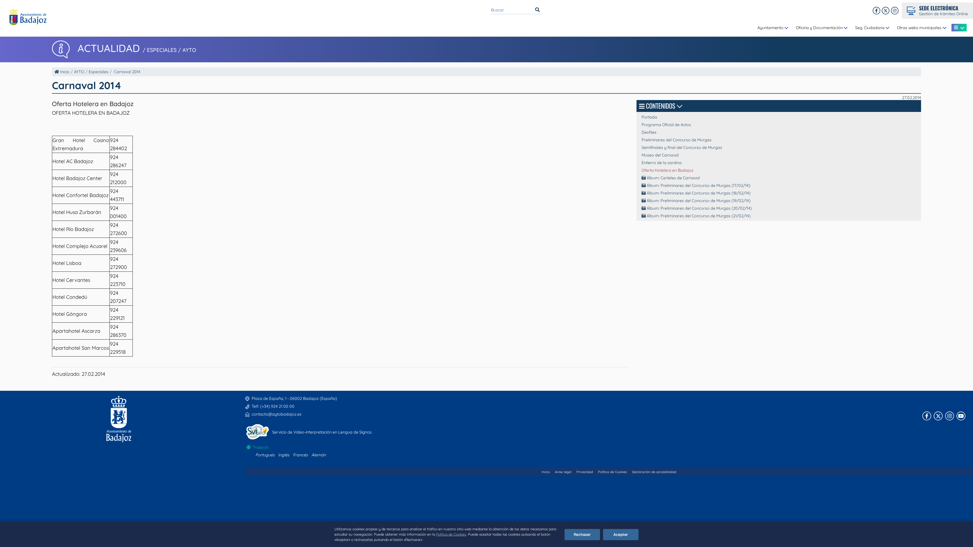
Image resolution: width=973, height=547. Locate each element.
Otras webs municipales (920, 27)
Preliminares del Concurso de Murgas (677, 139)
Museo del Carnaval (660, 155)
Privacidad (584, 472)
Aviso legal (563, 472)
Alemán (318, 454)
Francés (300, 454)
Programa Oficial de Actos (666, 124)
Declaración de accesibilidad (654, 472)
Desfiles (649, 132)
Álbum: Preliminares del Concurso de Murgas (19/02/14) (698, 200)
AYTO (79, 71)
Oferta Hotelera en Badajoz (668, 170)
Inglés (283, 454)
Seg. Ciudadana (870, 27)
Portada (649, 117)
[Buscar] (537, 10)
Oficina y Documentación (820, 27)
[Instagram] (895, 10)
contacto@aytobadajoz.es (277, 414)
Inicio (64, 71)
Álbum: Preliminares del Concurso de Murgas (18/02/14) (698, 193)
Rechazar (582, 534)
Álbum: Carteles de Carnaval (673, 177)
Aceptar (620, 534)
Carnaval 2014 (127, 71)
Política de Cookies (451, 534)
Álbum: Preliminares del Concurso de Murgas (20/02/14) (699, 208)
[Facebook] (876, 10)
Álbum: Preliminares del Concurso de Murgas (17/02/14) (698, 185)
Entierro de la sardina (662, 162)
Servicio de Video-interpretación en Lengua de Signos (322, 432)
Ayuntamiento (770, 27)
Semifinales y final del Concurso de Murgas (682, 147)
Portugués (265, 454)
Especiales (98, 71)
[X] (885, 10)
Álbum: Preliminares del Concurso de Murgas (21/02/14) (698, 215)
